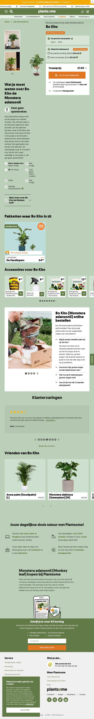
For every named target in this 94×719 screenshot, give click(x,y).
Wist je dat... (54, 658)
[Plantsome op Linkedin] (66, 699)
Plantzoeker (18, 17)
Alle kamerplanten (21, 22)
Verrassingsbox (84, 17)
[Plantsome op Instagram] (55, 699)
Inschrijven (47, 647)
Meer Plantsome (56, 672)
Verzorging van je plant (56, 681)
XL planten (62, 17)
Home (7, 22)
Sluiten (25, 710)
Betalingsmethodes (12, 674)
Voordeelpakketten (33, 17)
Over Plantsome (53, 677)
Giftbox (72, 17)
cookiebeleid (29, 704)
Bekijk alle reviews (46, 446)
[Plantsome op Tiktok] (60, 699)
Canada (82, 694)
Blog (49, 685)
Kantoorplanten (49, 17)
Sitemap (40, 715)
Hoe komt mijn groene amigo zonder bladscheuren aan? (71, 368)
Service (9, 658)
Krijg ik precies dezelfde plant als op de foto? (72, 340)
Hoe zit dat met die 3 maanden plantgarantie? (71, 383)
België (60, 694)
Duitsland (50, 694)
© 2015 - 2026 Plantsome (54, 715)
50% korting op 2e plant (55, 33)
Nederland (71, 694)
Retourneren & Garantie (14, 670)
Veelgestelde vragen (13, 662)
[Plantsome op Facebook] (49, 699)
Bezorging (9, 666)
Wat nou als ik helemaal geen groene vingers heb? (71, 376)
